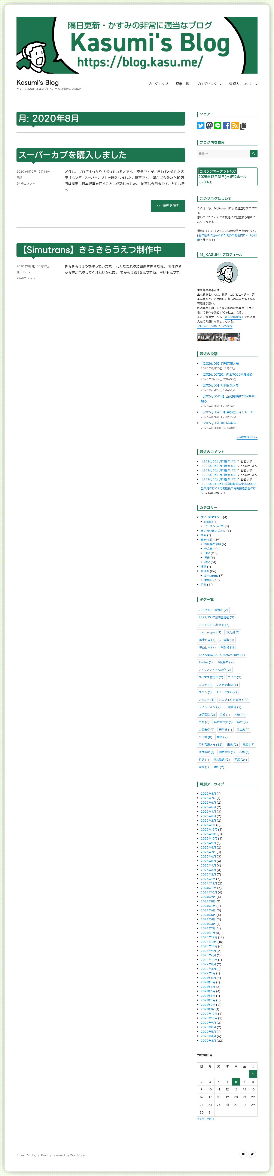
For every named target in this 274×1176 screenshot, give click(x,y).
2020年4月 (208, 1036)
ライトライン (210, 707)
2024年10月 (209, 892)
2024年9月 (208, 897)
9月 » (210, 1119)
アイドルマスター (211, 517)
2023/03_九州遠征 (214, 625)
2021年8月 (208, 982)
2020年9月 (208, 1022)
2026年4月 (208, 811)
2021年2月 (208, 1005)
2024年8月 (208, 901)
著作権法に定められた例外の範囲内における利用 (227, 237)
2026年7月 (208, 798)
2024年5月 (208, 915)
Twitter (206, 662)
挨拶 (222, 737)
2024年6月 (208, 910)
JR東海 (227, 640)
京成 (225, 714)
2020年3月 (208, 1040)
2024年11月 (208, 888)
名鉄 (242, 722)
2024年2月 (208, 928)
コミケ (234, 677)
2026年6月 (208, 802)
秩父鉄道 (221, 759)
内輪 (203, 535)
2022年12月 (209, 960)
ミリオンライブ (214, 526)
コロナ (205, 685)
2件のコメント (25, 278)
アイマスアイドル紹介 (215, 670)
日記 (19, 177)
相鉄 (204, 759)
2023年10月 (209, 946)
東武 (249, 744)
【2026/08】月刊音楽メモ (220, 363)
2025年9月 (208, 843)
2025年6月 (208, 856)
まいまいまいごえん (213, 531)
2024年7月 (208, 906)
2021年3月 (208, 1000)
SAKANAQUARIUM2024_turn (222, 655)
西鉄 (204, 767)
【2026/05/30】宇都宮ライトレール (227, 412)
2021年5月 (208, 996)
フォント (206, 700)
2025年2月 (208, 874)
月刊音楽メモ (211, 744)
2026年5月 (208, 807)
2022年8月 (208, 964)
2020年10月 (209, 1018)
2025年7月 (208, 852)
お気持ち (225, 662)
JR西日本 (207, 647)
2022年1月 (208, 973)
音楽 (203, 584)
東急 (232, 744)
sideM (208, 522)
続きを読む (173, 205)
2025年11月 (209, 834)
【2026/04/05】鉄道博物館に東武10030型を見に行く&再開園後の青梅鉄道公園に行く (228, 488)
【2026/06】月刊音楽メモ (220, 385)
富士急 (243, 729)
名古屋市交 (223, 722)
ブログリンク (207, 84)
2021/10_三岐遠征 (213, 610)
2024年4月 (208, 919)
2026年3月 (208, 816)
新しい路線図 (233, 317)
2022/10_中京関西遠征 (216, 617)
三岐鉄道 (233, 707)
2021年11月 (208, 978)
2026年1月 (208, 825)
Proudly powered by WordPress (63, 1155)
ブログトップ (158, 84)
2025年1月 (208, 879)
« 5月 (200, 1119)
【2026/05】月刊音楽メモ (220, 423)
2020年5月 (208, 1031)
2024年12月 (209, 883)
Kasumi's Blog (37, 82)
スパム (205, 692)
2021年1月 (208, 1009)
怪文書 (208, 549)
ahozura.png (210, 632)
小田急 (205, 737)
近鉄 (218, 767)
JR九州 (233, 632)
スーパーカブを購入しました (72, 155)
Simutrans (23, 272)
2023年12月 (209, 937)
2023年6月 (208, 955)
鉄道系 (205, 571)
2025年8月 (208, 847)
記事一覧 (182, 84)
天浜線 (225, 729)
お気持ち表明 (212, 544)
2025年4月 (208, 865)
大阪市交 (206, 729)
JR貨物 (227, 647)
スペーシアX (226, 692)
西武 (240, 759)
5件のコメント (25, 183)
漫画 (203, 566)
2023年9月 (208, 951)
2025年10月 (209, 838)
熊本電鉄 (227, 752)
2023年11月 (209, 942)
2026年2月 (208, 820)
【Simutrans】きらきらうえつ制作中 (90, 250)
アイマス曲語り (211, 677)
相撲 (244, 752)
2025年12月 (209, 829)
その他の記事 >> (247, 437)
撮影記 (208, 580)
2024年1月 (208, 933)
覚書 (207, 557)
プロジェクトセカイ (234, 700)
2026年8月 (208, 793)
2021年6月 (208, 991)
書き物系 (206, 540)
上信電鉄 (207, 714)
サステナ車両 (227, 685)
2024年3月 (208, 924)
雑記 (207, 562)
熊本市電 (206, 752)
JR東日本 (207, 640)
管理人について (241, 84)
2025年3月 (208, 870)
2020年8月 (208, 1027)
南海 (204, 722)
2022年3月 (208, 969)
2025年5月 (208, 861)
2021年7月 (208, 987)
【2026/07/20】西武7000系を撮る (227, 374)
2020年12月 (209, 1014)
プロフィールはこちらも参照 (214, 326)
